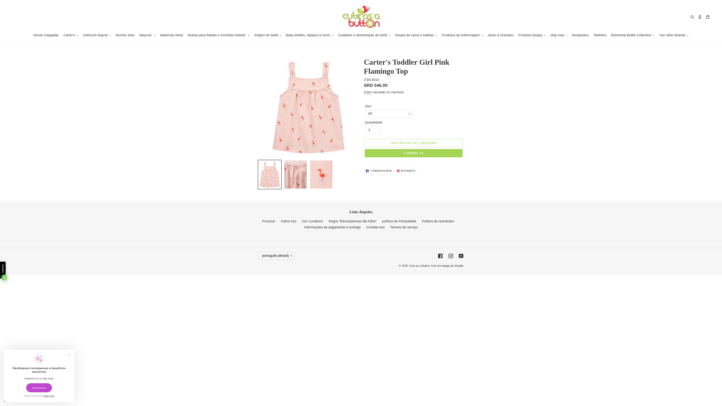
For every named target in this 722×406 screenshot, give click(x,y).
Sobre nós (288, 221)
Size (368, 106)
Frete (367, 92)
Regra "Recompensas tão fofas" (353, 221)
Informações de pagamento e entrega (332, 227)
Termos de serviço (404, 227)
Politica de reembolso (438, 221)
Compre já (413, 153)
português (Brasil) (275, 256)
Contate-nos (375, 227)
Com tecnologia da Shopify (447, 265)
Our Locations (312, 221)
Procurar (268, 221)
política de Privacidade (399, 221)
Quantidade (373, 122)
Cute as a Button (419, 265)
